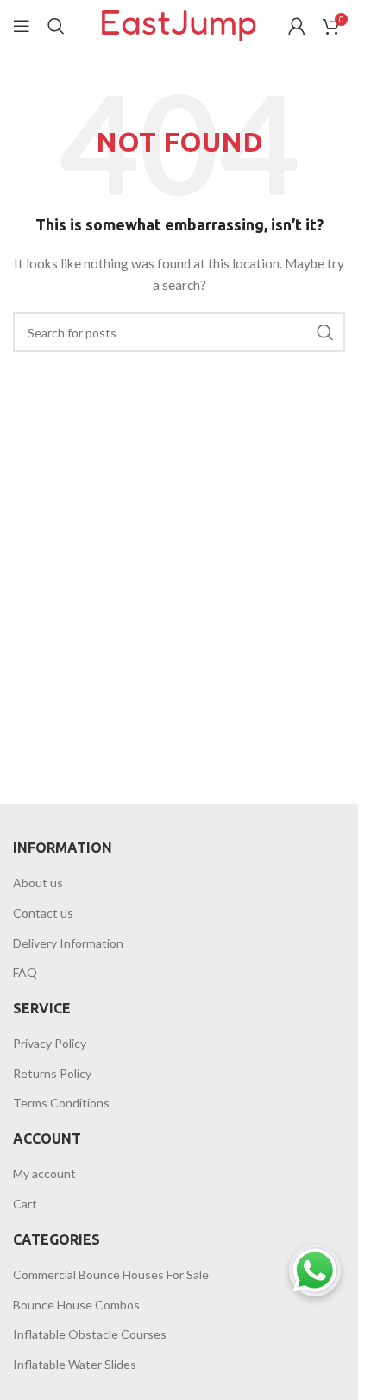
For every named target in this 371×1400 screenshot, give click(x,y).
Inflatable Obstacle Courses (90, 1334)
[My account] (297, 26)
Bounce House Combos (76, 1304)
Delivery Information (68, 943)
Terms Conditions (61, 1102)
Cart (25, 1203)
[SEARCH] (325, 332)
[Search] (56, 26)
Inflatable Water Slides (74, 1364)
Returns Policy (52, 1073)
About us (38, 882)
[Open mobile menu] (21, 26)
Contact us (43, 912)
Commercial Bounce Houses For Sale (111, 1274)
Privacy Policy (49, 1043)
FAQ (25, 972)
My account (44, 1173)
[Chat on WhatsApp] (315, 1270)
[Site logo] (179, 24)
